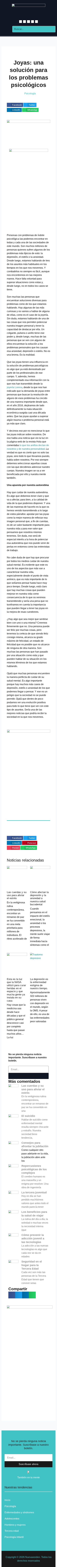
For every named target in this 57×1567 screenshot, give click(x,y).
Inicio (7, 1500)
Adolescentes (12, 1518)
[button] (15, 105)
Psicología (30, 93)
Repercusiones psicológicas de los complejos (34, 1169)
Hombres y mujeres (15, 1525)
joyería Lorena (14, 387)
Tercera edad (12, 1531)
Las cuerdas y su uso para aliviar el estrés (16, 895)
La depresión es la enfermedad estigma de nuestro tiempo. (39, 984)
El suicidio (28, 1115)
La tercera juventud (34, 1192)
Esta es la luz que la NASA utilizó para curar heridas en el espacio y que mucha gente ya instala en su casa (16, 990)
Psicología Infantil (14, 1537)
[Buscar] (51, 29)
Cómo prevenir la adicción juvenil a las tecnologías (32, 1238)
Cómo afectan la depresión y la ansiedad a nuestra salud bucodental (39, 898)
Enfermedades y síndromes (19, 1512)
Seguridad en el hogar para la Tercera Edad (31, 1265)
